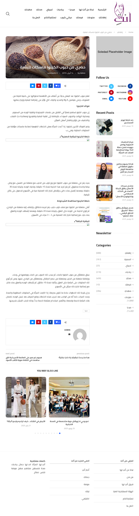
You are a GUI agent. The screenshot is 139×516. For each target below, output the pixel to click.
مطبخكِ (28, 9)
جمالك (86, 477)
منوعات (91, 17)
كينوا (86, 310)
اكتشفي (85, 499)
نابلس (42, 472)
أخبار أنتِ (85, 470)
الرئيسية (102, 9)
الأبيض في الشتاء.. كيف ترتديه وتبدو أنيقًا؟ (26, 421)
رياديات (60, 9)
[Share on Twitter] (44, 86)
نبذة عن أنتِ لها (86, 9)
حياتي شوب (66, 17)
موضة (86, 484)
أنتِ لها (42, 464)
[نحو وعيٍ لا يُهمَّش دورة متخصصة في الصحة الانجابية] (69, 397)
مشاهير (27, 468)
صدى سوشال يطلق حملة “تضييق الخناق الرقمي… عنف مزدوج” (124, 212)
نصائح (36, 472)
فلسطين (36, 468)
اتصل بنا (36, 17)
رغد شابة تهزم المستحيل (127, 121)
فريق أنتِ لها (127, 484)
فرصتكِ (79, 17)
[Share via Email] (32, 86)
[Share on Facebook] (50, 86)
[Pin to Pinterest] (38, 86)
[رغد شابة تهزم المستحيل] (104, 127)
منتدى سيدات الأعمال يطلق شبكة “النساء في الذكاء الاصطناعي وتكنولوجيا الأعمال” (124, 191)
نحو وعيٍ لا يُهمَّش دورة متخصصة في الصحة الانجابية (69, 423)
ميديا (72, 9)
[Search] (8, 14)
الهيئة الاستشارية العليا (123, 491)
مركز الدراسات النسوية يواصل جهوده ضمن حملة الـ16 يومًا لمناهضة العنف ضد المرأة (124, 147)
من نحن (130, 477)
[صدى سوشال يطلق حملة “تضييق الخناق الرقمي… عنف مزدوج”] (104, 215)
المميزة (113, 259)
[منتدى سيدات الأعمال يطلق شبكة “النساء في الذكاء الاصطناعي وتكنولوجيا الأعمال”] (104, 193)
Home (131, 32)
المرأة (35, 464)
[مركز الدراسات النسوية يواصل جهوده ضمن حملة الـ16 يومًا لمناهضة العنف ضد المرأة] (104, 149)
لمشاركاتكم (50, 17)
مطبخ (20, 468)
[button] (9, 405)
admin (82, 73)
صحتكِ (39, 9)
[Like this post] (56, 86)
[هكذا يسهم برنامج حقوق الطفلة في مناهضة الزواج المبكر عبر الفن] (104, 171)
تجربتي (49, 9)
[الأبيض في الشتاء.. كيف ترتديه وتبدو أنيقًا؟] (26, 397)
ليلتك (87, 491)
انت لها (28, 464)
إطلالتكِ (102, 17)
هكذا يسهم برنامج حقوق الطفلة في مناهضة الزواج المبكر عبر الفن (124, 168)
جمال (21, 464)
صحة (43, 468)
